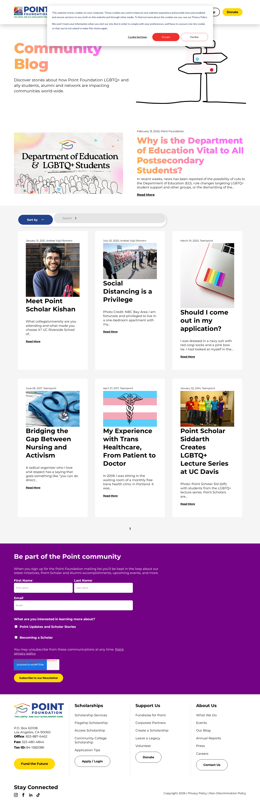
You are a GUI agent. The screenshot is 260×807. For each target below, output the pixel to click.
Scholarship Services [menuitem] (91, 715)
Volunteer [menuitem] (143, 746)
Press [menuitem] (200, 746)
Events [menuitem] (201, 723)
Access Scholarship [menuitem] (90, 730)
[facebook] (23, 795)
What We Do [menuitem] (206, 715)
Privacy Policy (197, 793)
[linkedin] (31, 795)
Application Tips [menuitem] (87, 750)
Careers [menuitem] (202, 754)
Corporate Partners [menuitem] (150, 723)
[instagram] (16, 795)
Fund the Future (34, 764)
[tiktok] (38, 795)
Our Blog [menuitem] (203, 730)
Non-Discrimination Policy (227, 793)
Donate (232, 12)
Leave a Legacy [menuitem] (147, 738)
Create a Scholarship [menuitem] (151, 730)
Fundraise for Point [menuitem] (150, 715)
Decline (194, 36)
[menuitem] (100, 761)
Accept (166, 36)
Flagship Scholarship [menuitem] (91, 723)
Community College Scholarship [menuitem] (91, 740)
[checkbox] (73, 634)
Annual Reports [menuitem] (208, 738)
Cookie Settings (137, 36)
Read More (146, 195)
